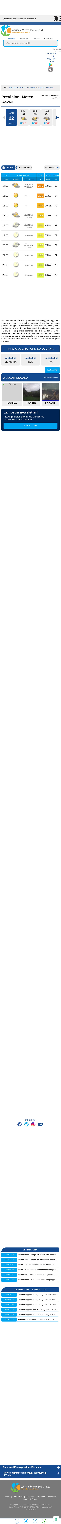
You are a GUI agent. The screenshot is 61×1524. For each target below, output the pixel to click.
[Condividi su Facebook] (16, 1521)
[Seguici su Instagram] (33, 1124)
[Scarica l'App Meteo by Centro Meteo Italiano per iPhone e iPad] (50, 69)
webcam (24, 38)
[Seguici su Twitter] (26, 1124)
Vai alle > (51, 377)
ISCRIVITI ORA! (30, 425)
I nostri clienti (18, 1497)
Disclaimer (41, 1497)
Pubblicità (30, 1497)
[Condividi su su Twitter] (26, 1521)
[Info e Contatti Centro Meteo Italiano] (40, 1124)
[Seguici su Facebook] (19, 1124)
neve (36, 38)
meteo (11, 38)
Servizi (7, 1497)
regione (48, 38)
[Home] (22, 36)
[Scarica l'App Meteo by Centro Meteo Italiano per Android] (50, 65)
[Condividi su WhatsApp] (44, 1521)
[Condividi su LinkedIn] (34, 1521)
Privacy (35, 1499)
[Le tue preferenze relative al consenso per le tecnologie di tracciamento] (56, 1519)
